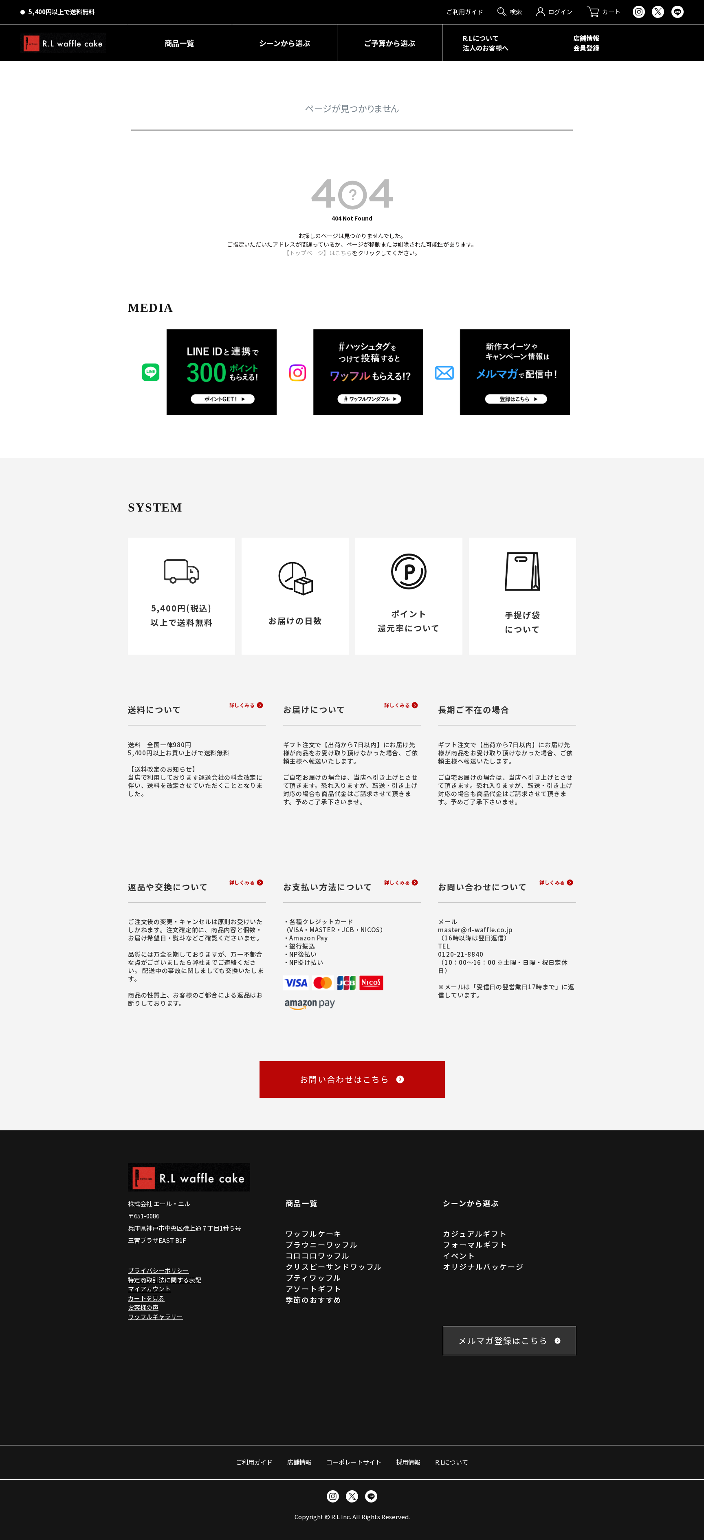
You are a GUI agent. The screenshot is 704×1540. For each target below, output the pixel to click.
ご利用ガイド (254, 1462)
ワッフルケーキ (314, 1233)
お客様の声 (143, 1307)
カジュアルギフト (475, 1233)
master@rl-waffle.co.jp (475, 929)
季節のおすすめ (314, 1299)
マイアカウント (149, 1288)
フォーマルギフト (475, 1244)
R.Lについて (451, 1462)
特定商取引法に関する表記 (164, 1279)
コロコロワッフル (318, 1255)
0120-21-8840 (460, 954)
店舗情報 (299, 1462)
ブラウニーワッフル (322, 1244)
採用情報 (408, 1462)
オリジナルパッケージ (483, 1266)
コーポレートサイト (353, 1462)
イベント (459, 1255)
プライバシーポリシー (158, 1270)
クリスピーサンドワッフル (334, 1266)
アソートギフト (314, 1288)
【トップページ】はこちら (318, 253)
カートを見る (146, 1298)
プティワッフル (314, 1277)
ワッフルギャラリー (155, 1316)
